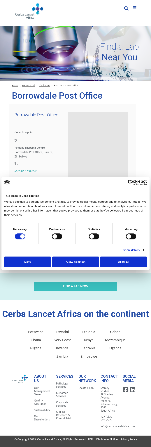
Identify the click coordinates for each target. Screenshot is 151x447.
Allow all (123, 261)
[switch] (57, 236)
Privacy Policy (128, 439)
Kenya (89, 340)
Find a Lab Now (75, 286)
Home (15, 85)
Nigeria (35, 348)
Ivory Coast (62, 340)
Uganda (115, 348)
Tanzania (89, 348)
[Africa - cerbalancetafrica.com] (20, 378)
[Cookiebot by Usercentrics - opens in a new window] (131, 182)
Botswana (35, 332)
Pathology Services (62, 385)
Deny (27, 261)
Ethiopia (88, 332)
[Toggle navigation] (135, 8)
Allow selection (75, 261)
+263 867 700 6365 (26, 171)
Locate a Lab (28, 85)
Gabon (115, 332)
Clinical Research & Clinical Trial (63, 415)
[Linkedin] (133, 389)
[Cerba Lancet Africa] (28, 11)
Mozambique (115, 340)
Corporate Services (62, 404)
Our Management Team (42, 391)
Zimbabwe (44, 85)
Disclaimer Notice (107, 439)
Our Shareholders (42, 418)
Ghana (36, 340)
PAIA (91, 439)
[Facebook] (126, 389)
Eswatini (62, 332)
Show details (131, 250)
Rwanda (62, 348)
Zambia (62, 356)
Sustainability (42, 410)
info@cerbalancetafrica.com (118, 426)
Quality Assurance (40, 402)
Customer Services (62, 395)
